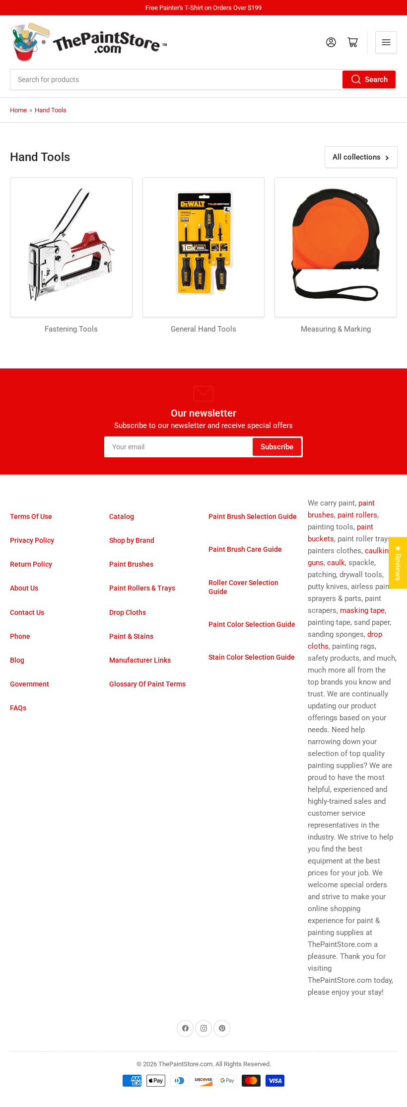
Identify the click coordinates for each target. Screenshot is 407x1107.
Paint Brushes (131, 564)
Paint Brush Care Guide (245, 549)
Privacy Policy (32, 540)
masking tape (362, 610)
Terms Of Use (31, 516)
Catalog (121, 516)
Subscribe (277, 446)
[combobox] (203, 79)
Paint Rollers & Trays (142, 588)
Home (18, 110)
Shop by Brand (131, 540)
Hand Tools (51, 110)
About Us (24, 588)
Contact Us (27, 612)
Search (376, 79)
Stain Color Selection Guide (251, 657)
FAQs (18, 708)
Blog (17, 660)
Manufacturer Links (140, 660)
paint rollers (357, 515)
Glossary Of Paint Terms (147, 684)
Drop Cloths (127, 612)
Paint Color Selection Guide (251, 624)
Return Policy (31, 564)
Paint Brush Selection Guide (252, 516)
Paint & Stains (131, 636)
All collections (357, 157)
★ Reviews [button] (398, 563)
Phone (20, 636)
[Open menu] (386, 42)
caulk (336, 562)
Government (29, 684)
